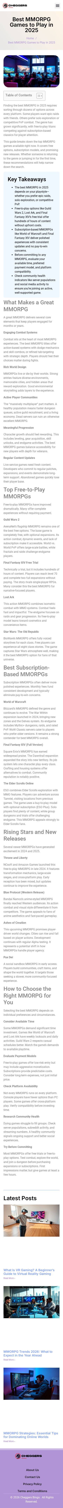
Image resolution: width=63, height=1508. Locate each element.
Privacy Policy (32, 1484)
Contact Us (32, 1477)
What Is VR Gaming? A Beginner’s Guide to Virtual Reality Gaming (29, 1272)
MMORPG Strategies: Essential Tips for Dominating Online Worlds (31, 1435)
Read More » (9, 1278)
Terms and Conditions (32, 1491)
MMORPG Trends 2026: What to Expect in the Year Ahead (28, 1353)
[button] (57, 6)
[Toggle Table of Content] (38, 96)
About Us (32, 1470)
